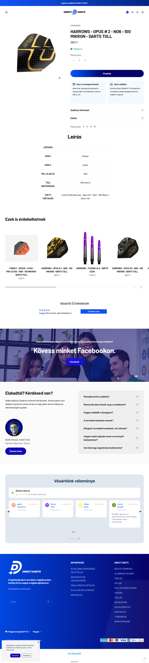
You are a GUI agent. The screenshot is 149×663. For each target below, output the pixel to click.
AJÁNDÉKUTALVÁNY (124, 573)
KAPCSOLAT (77, 595)
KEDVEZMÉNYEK (122, 607)
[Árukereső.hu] (74, 654)
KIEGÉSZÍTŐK (121, 602)
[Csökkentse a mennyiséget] (74, 60)
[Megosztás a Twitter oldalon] (87, 126)
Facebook (74, 361)
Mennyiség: (75, 55)
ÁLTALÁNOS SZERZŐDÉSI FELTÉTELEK (83, 570)
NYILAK (118, 583)
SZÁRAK (119, 592)
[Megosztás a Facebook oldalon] (83, 126)
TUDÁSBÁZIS (121, 616)
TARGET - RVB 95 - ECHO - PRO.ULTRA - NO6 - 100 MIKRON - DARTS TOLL (21, 271)
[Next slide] (140, 511)
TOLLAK (118, 597)
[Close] (38, 642)
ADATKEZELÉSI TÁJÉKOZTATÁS (78, 579)
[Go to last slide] (8, 511)
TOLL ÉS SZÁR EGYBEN (125, 588)
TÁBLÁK (118, 578)
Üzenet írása (16, 451)
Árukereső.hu (74, 661)
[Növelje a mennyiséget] (85, 60)
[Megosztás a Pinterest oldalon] (91, 126)
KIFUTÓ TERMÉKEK (123, 568)
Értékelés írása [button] (93, 311)
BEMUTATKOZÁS (122, 621)
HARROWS (75, 25)
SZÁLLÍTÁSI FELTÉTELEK (83, 585)
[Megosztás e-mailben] (95, 126)
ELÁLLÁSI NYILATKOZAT (82, 590)
